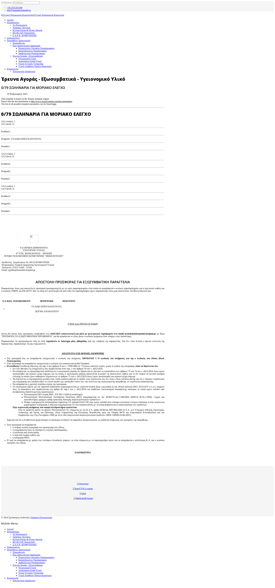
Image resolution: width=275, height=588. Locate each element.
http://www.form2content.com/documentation (51, 101)
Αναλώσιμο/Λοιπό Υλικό (30, 61)
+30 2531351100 (14, 7)
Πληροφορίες (13, 22)
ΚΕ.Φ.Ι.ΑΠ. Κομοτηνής (24, 33)
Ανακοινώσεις (13, 38)
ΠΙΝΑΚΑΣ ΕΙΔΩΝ (88, 324)
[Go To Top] (1, 585)
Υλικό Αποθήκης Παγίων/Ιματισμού (35, 66)
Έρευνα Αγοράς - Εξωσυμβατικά (28, 56)
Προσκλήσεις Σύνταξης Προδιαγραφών (36, 48)
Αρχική (10, 20)
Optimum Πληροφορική (41, 517)
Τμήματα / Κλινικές (22, 27)
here (54, 104)
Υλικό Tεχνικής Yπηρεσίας (30, 64)
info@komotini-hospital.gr (19, 10)
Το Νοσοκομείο (20, 25)
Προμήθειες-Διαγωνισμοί (18, 40)
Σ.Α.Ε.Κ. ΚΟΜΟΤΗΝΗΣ (25, 35)
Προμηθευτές (19, 43)
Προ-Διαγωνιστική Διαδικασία (26, 46)
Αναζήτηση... (7, 2)
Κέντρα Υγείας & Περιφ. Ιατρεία (27, 30)
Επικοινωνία (12, 69)
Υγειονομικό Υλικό (27, 58)
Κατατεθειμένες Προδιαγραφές (32, 51)
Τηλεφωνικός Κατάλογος (24, 71)
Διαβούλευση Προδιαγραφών (31, 53)
